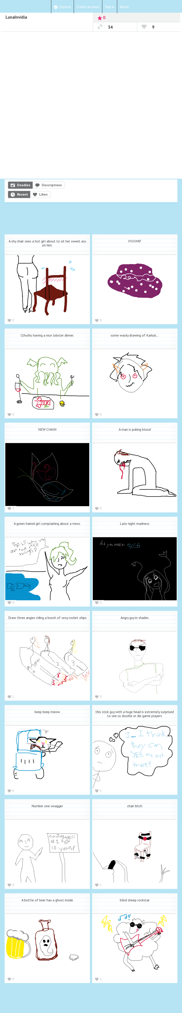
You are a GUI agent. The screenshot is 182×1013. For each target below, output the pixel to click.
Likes (43, 194)
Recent (22, 194)
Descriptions (52, 185)
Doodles (23, 185)
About (124, 6)
